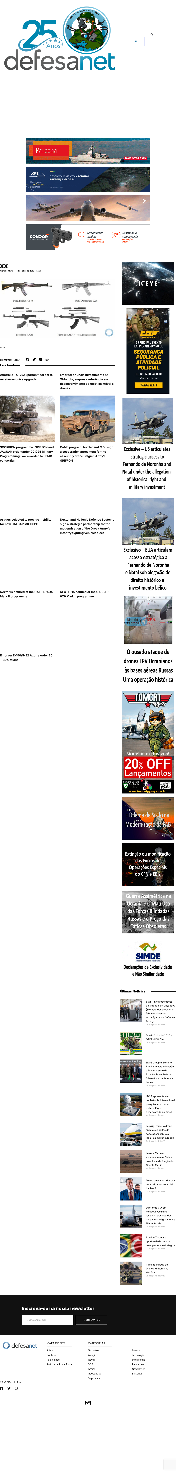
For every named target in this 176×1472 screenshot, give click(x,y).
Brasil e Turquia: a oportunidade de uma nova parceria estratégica (160, 1241)
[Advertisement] (88, 98)
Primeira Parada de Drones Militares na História (157, 1268)
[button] (152, 34)
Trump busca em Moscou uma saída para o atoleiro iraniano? (160, 1184)
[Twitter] (8, 1388)
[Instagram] (16, 1388)
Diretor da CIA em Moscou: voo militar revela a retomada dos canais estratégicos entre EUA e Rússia (160, 1215)
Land (38, 271)
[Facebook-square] (1, 1388)
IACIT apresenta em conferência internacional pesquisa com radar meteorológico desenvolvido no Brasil (160, 1104)
